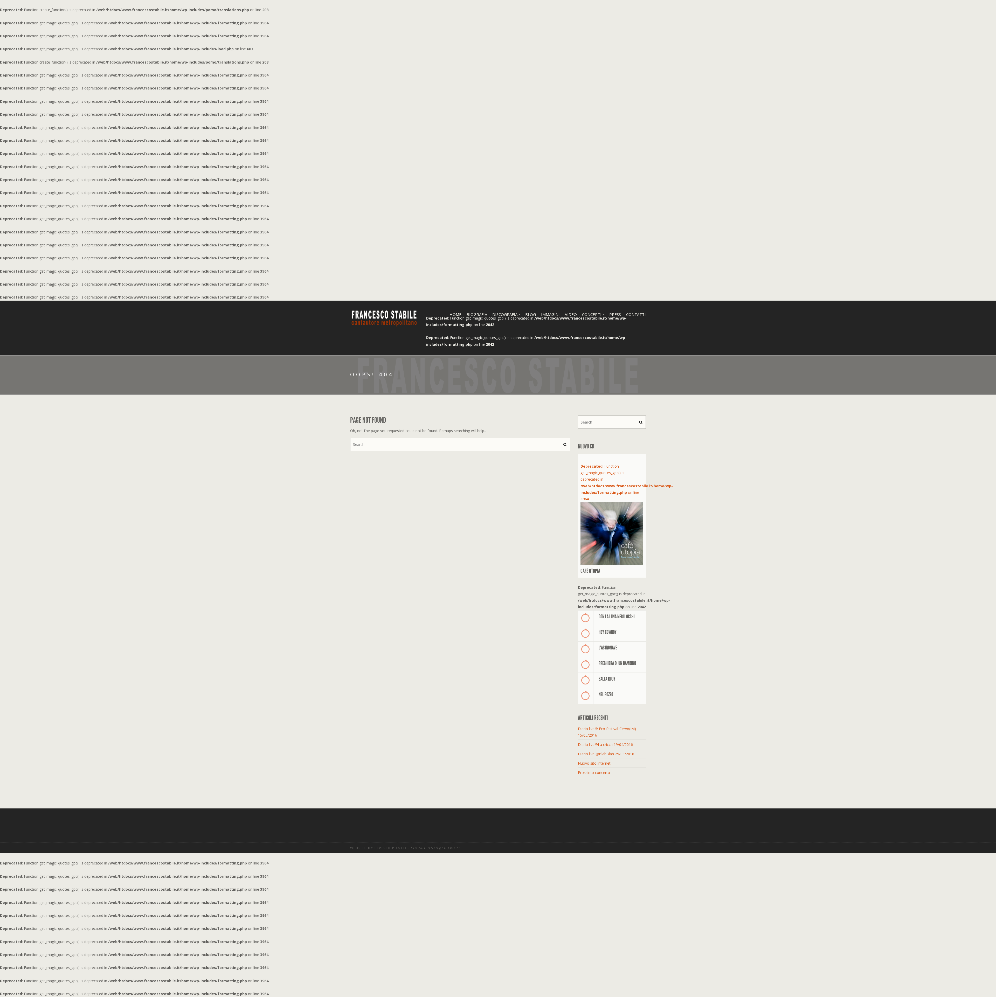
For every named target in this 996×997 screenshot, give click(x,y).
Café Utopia (590, 571)
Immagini (550, 314)
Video (571, 314)
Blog (530, 314)
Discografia (504, 314)
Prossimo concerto (594, 772)
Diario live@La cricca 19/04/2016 (605, 744)
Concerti (591, 314)
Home (455, 314)
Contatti (636, 314)
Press (615, 314)
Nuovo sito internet (594, 763)
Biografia (477, 314)
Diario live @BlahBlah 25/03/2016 (606, 753)
